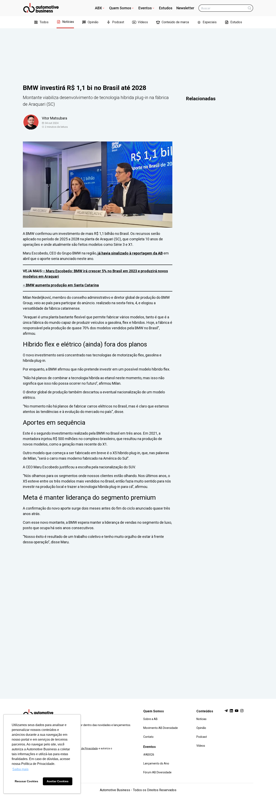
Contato (148, 736)
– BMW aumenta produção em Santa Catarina (61, 285)
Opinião (93, 22)
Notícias (68, 22)
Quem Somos (120, 8)
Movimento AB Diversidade (160, 727)
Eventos (145, 8)
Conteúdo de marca (175, 22)
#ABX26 (148, 754)
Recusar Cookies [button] (26, 781)
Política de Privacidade (85, 748)
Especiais (210, 22)
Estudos (165, 8)
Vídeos (143, 22)
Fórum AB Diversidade (157, 772)
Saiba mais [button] (20, 769)
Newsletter (185, 8)
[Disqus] (138, 617)
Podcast (118, 22)
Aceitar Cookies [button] (57, 781)
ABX (98, 8)
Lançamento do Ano (156, 763)
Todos (44, 22)
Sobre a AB (150, 719)
